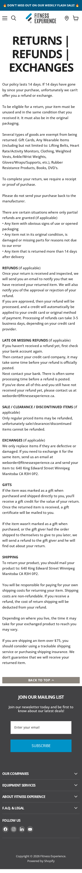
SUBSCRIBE (41, 745)
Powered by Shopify (41, 861)
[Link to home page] (41, 18)
